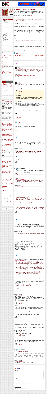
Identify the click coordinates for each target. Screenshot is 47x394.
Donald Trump (5, 165)
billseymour (8, 71)
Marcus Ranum (19, 117)
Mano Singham (5, 37)
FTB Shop (12, 0)
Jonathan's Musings (5, 35)
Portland (9, 172)
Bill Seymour (3, 71)
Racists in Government (6, 175)
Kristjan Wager (8, 73)
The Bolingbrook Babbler (6, 48)
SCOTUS (11, 177)
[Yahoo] (18, 368)
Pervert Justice (5, 41)
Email (16, 380)
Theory (8, 179)
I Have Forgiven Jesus (5, 32)
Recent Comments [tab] (8, 82)
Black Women (7, 162)
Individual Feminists (4, 168)
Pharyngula (4, 42)
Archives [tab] (11, 82)
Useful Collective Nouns (18, 8)
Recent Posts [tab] (3, 82)
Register (4, 77)
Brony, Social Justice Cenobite (6, 134)
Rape (11, 175)
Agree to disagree (5, 92)
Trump (7, 183)
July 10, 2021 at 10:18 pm (20, 361)
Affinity (4, 21)
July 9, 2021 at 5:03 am (20, 162)
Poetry (5, 171)
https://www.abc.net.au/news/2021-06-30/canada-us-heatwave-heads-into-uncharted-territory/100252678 (28, 77)
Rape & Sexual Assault (5, 176)
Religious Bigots (10, 176)
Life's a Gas (4, 36)
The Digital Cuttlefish (5, 49)
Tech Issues (9, 0)
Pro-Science (3, 73)
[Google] (17, 368)
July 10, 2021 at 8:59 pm (20, 344)
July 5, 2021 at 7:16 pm (20, 118)
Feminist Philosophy (5, 167)
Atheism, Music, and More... (6, 24)
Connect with (16, 367)
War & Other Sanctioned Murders (6, 186)
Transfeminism (4, 183)
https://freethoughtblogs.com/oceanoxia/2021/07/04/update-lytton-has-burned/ (25, 75)
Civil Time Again (4, 70)
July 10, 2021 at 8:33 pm (20, 331)
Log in (3, 78)
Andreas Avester (5, 23)
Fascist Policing (5, 166)
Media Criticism (6, 170)
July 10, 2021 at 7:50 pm (20, 295)
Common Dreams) (32, 15)
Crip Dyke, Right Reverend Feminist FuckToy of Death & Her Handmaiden (28, 90)
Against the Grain (5, 22)
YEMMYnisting (5, 50)
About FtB (2, 0)
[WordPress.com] (19, 368)
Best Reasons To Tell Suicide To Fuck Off (7, 87)
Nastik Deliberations (5, 39)
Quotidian (4, 173)
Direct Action (10, 163)
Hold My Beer (9, 167)
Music (10, 170)
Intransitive (4, 34)
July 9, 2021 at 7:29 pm (20, 212)
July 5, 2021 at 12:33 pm (20, 102)
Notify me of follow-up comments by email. (21, 385)
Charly (6, 64)
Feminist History (10, 166)
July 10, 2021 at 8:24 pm (20, 317)
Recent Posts (14, 0)
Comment (16, 370)
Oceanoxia (4, 40)
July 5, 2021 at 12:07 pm (20, 91)
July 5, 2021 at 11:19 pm (20, 122)
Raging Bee (3, 128)
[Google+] (15, 368)
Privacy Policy (5, 0)
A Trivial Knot (5, 20)
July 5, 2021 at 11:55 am (20, 68)
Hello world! (3, 100)
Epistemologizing (10, 165)
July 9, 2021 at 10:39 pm (20, 232)
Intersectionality (10, 168)
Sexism (3, 178)
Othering (3, 171)
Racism (8, 173)
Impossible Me (5, 33)
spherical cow (7, 178)
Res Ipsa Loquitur (5, 91)
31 (10, 201)
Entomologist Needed (5, 65)
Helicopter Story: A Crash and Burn (39, 8)
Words (4, 190)
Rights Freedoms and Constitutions (6, 177)
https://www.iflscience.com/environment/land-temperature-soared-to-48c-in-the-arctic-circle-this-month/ (28, 123)
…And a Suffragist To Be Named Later (7, 101)
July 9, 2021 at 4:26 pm (20, 169)
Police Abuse (7, 171)
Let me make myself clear (6, 90)
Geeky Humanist (5, 31)
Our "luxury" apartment (5, 57)
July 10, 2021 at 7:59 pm (20, 303)
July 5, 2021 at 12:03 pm (20, 83)
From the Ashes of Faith (6, 30)
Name (16, 378)
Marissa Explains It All (6, 38)
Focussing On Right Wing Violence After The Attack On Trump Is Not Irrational (7, 127)
